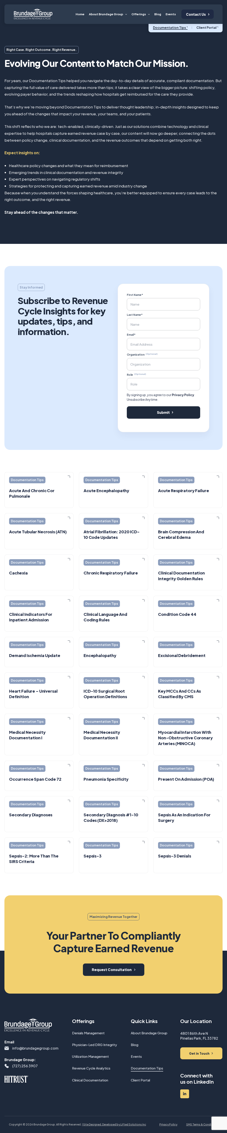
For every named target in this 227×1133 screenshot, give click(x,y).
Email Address (124, 553)
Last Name (121, 532)
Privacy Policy (170, 595)
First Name (122, 510)
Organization (129, 575)
